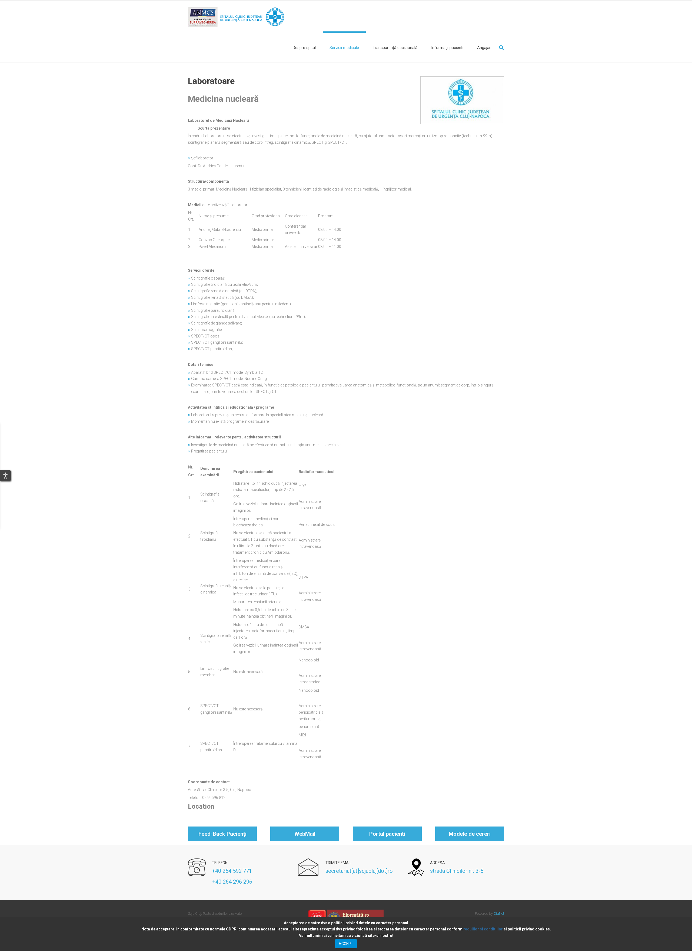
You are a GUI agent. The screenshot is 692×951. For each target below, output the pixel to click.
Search (501, 47)
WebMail (304, 834)
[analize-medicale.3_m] (462, 100)
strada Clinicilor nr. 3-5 (456, 871)
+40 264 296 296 (220, 881)
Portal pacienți (387, 834)
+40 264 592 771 (232, 871)
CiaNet (499, 913)
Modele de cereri (470, 834)
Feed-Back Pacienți (222, 834)
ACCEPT (346, 944)
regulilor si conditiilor (483, 929)
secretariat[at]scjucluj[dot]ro (359, 871)
